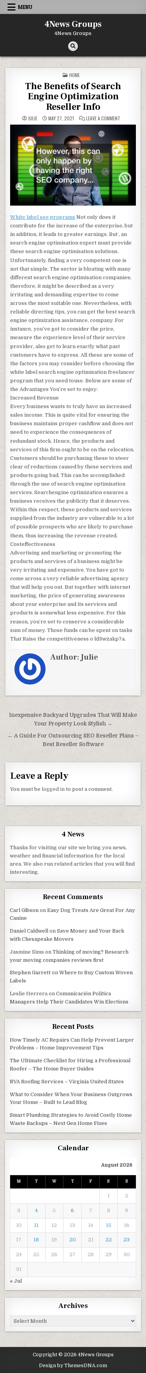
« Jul (16, 1281)
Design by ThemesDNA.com (73, 1365)
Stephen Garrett (30, 972)
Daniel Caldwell (29, 931)
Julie (32, 118)
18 (36, 1240)
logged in (53, 789)
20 (72, 1240)
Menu (25, 7)
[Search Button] (73, 46)
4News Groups (73, 24)
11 (36, 1225)
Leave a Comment (103, 118)
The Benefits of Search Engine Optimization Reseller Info (73, 96)
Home (74, 75)
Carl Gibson (24, 910)
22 (109, 1240)
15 (108, 1225)
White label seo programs (42, 217)
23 (126, 1240)
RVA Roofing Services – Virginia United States (67, 1081)
